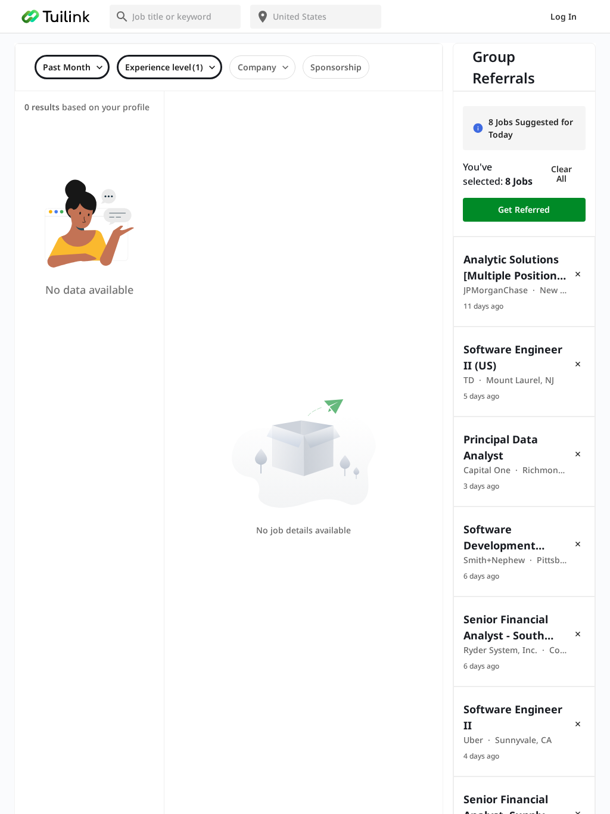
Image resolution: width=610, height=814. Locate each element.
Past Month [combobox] (67, 67)
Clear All (561, 173)
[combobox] (182, 16)
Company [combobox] (257, 67)
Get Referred (524, 209)
